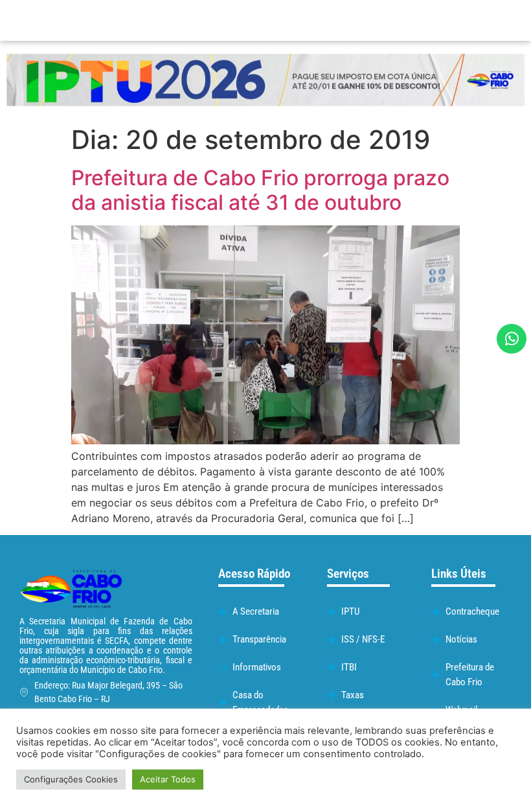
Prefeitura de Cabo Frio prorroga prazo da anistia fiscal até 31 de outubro (260, 190)
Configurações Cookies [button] (71, 779)
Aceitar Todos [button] (168, 779)
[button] (334, 20)
